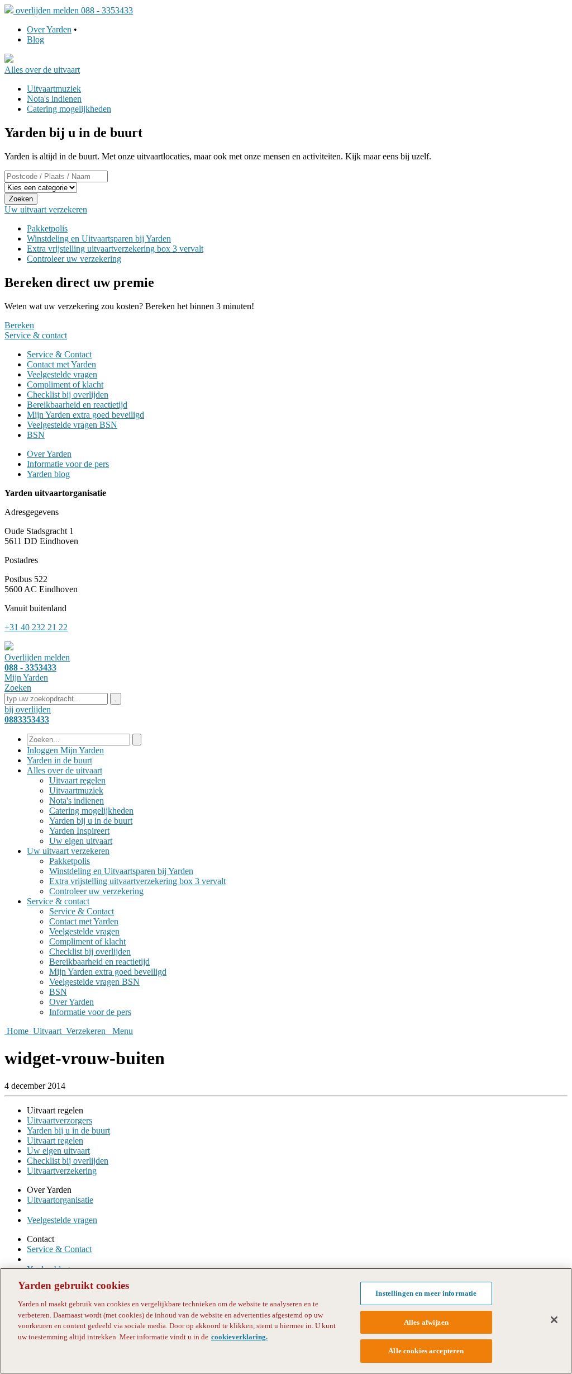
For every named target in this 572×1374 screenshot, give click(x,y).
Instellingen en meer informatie (425, 1293)
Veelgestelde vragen (62, 374)
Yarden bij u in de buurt (90, 820)
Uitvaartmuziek (54, 88)
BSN (36, 435)
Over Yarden (49, 29)
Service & (58, 901)
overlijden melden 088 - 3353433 (74, 10)
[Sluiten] (554, 1319)
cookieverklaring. (239, 1337)
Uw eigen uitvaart (80, 841)
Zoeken (21, 199)
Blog (35, 39)
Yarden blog (48, 474)
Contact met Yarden (61, 364)
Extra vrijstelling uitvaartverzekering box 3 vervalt (115, 248)
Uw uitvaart (68, 851)
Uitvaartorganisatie (60, 1200)
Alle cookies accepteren (426, 1351)
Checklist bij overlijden (67, 394)
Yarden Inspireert (79, 830)
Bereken (19, 325)
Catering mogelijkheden (69, 109)
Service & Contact (59, 354)
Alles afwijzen (426, 1322)
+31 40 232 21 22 (36, 627)
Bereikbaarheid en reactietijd (77, 404)
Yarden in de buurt (59, 760)
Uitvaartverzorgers (59, 1120)
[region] (286, 1321)
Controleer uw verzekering (74, 258)
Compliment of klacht (65, 384)
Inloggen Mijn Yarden (65, 750)
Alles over (64, 770)
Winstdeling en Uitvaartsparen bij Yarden (99, 238)
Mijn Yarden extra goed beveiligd (85, 414)
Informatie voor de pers (68, 464)
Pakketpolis (47, 228)
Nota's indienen (54, 98)
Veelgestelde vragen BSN (72, 424)
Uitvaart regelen (77, 780)
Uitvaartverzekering (62, 1170)
